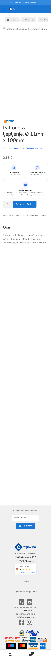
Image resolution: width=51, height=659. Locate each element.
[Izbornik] (3, 9)
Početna (13, 20)
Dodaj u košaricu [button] (45, 398)
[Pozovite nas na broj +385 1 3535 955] (21, 602)
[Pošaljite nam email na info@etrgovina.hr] (29, 602)
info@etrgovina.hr (30, 2)
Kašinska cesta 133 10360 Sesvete (25, 559)
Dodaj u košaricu (24, 204)
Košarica (26, 652)
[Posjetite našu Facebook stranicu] (21, 622)
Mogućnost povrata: (37, 172)
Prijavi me (26, 525)
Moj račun (10, 654)
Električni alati (28, 20)
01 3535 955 (11, 2)
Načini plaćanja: (25, 190)
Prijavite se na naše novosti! (25, 510)
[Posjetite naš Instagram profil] (29, 622)
